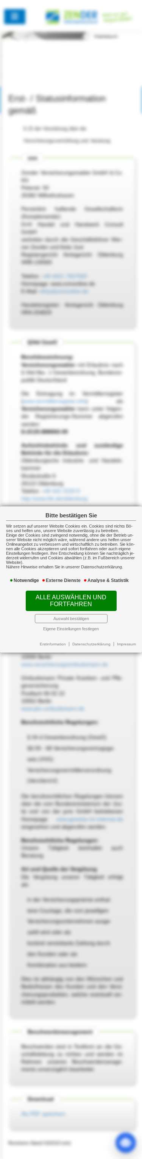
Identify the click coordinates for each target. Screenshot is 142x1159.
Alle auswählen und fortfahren (71, 600)
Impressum (126, 644)
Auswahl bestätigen (71, 618)
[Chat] (125, 1143)
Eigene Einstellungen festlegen (71, 629)
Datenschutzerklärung (91, 644)
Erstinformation (53, 644)
